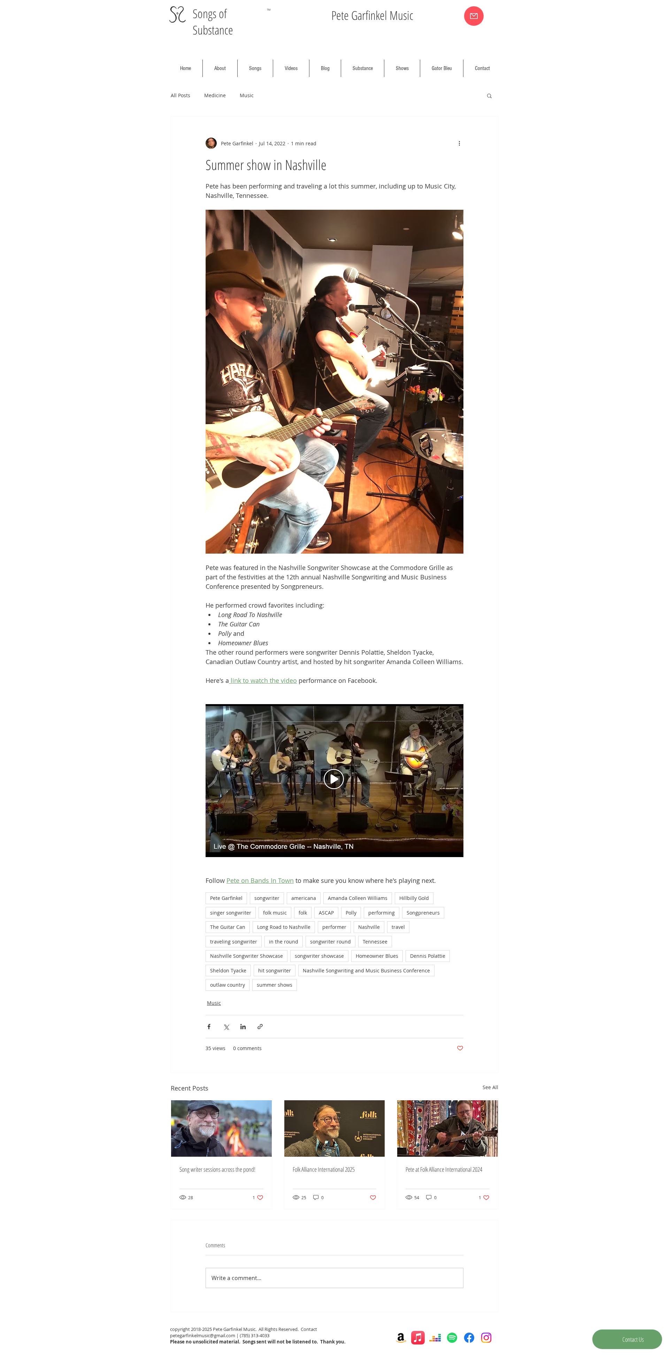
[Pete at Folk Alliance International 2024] (447, 1128)
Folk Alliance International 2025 (324, 1169)
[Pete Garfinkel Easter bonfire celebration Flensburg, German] (221, 1128)
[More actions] (459, 143)
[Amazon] (401, 1338)
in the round (283, 941)
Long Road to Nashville (283, 927)
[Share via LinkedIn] (243, 1026)
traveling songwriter (233, 941)
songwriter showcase (319, 956)
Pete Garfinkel (226, 898)
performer (334, 927)
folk (303, 912)
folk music (275, 912)
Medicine (215, 95)
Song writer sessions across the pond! (217, 1169)
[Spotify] (452, 1338)
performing (381, 912)
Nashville (369, 927)
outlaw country (227, 984)
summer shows (274, 984)
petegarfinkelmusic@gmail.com (202, 1335)
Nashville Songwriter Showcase (246, 956)
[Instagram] (486, 1338)
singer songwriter (230, 912)
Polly (351, 912)
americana (303, 898)
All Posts (180, 95)
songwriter (266, 898)
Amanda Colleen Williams (357, 898)
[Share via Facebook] (209, 1026)
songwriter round (330, 941)
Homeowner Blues (377, 956)
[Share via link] (260, 1026)
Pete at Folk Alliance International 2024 (444, 1169)
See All (490, 1087)
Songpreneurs (423, 912)
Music (247, 95)
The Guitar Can (227, 927)
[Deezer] (435, 1338)
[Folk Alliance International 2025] (334, 1128)
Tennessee (375, 941)
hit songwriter (274, 970)
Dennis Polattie (427, 956)
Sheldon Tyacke (228, 970)
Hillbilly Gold (414, 898)
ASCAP (326, 912)
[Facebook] (469, 1338)
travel (398, 927)
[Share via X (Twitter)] (226, 1026)
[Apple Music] (418, 1338)
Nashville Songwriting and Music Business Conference (366, 970)
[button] (489, 95)
